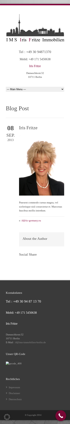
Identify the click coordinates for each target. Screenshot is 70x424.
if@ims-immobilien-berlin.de (30, 342)
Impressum (14, 387)
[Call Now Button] (60, 415)
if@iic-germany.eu (31, 220)
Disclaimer (14, 393)
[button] (7, 417)
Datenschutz (15, 399)
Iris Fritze (28, 127)
